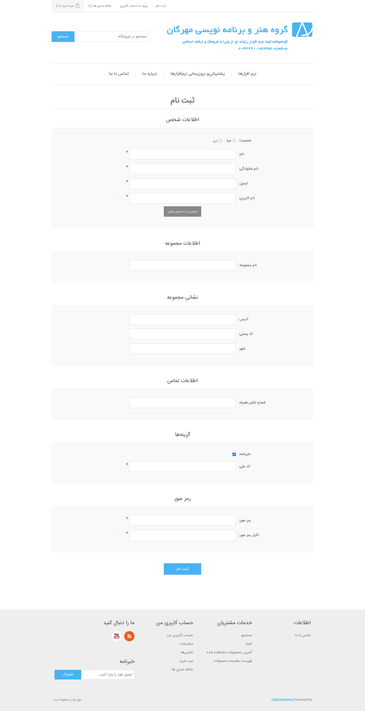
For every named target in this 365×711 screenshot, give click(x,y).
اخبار (248, 644)
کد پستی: (246, 334)
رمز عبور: (245, 520)
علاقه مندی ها (182, 670)
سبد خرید (186, 661)
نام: (241, 154)
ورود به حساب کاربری (133, 6)
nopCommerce (282, 699)
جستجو (246, 635)
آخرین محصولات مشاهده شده (229, 652)
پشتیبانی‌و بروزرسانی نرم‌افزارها (197, 73)
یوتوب (116, 636)
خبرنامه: (244, 454)
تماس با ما (119, 73)
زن (215, 140)
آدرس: (243, 319)
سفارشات (186, 644)
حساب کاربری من (180, 635)
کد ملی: (244, 466)
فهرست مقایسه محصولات (232, 661)
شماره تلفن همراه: (252, 403)
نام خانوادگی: (248, 169)
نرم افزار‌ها (247, 73)
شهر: (242, 349)
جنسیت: (245, 140)
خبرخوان (129, 636)
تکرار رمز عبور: (249, 535)
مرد (228, 140)
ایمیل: (243, 184)
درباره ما (149, 73)
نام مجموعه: (248, 265)
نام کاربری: (247, 198)
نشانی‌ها (187, 652)
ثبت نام (161, 6)
